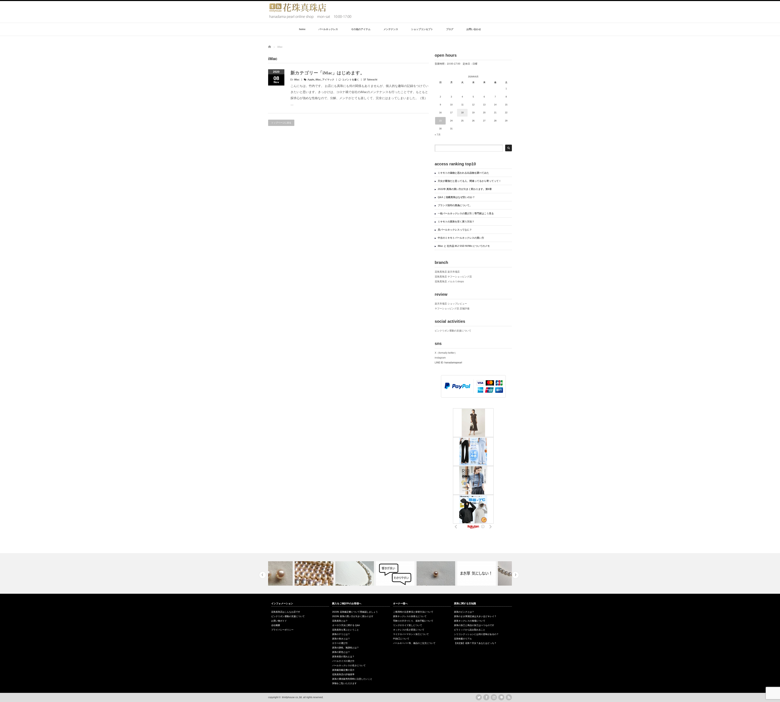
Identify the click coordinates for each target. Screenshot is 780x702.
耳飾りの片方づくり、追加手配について (413, 621)
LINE (501, 697)
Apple (311, 79)
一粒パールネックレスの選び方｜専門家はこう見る (466, 213)
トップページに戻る (281, 122)
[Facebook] (486, 697)
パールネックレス (328, 29)
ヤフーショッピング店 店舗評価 (452, 308)
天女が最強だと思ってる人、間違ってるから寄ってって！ (469, 181)
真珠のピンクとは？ (464, 612)
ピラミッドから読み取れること (469, 629)
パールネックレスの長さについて (349, 665)
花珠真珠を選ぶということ (345, 629)
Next (515, 574)
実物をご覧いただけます (344, 683)
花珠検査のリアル (463, 638)
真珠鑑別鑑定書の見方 (343, 670)
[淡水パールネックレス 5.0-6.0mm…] (491, 573)
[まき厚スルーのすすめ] (450, 573)
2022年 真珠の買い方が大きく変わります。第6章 (465, 189)
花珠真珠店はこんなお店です (285, 612)
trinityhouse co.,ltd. (292, 697)
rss (509, 697)
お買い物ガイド (279, 621)
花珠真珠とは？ (340, 621)
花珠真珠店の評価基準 (343, 674)
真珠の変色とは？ (341, 652)
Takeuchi (372, 79)
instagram (440, 357)
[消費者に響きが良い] (369, 573)
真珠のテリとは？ (341, 634)
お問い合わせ (473, 29)
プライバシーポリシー (282, 629)
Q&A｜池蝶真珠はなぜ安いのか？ (456, 197)
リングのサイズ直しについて (407, 625)
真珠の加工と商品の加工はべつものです (474, 625)
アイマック (328, 79)
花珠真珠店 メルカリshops (449, 281)
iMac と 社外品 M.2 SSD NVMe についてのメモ (464, 246)
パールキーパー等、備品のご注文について (414, 643)
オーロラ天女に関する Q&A (346, 625)
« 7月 (438, 134)
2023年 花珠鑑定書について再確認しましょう (355, 612)
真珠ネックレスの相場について (469, 621)
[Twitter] (479, 697)
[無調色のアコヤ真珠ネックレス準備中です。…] (288, 573)
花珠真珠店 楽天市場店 (447, 271)
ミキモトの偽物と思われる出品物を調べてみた (463, 172)
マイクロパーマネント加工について (411, 634)
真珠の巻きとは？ (341, 638)
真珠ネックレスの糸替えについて (410, 616)
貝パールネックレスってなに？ (455, 229)
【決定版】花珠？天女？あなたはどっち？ (475, 643)
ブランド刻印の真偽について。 (455, 205)
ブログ (449, 29)
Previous (262, 574)
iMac (297, 79)
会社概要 (275, 625)
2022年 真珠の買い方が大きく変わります (352, 616)
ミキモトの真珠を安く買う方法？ (456, 221)
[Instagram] (494, 697)
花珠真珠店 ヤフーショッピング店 (453, 276)
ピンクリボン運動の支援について (453, 330)
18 (462, 112)
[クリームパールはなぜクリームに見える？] (410, 573)
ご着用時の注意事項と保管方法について (413, 612)
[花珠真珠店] (309, 18)
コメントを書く (350, 79)
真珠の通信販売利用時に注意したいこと (352, 679)
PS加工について (401, 638)
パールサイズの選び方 (343, 661)
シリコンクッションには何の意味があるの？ (476, 634)
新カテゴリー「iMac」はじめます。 (327, 72)
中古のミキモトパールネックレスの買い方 (461, 237)
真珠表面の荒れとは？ (343, 656)
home (302, 29)
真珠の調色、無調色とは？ (345, 647)
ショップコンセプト (422, 29)
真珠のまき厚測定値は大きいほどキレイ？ (475, 616)
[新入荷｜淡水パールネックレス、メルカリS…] (328, 573)
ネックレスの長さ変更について (408, 629)
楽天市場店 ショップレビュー (451, 303)
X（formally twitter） (446, 352)
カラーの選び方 (340, 643)
